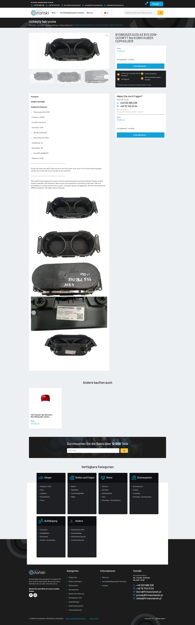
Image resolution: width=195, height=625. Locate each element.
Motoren (105, 486)
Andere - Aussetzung (47, 540)
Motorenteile (73, 585)
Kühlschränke (107, 493)
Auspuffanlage (76, 533)
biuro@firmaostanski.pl (72, 5)
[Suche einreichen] (124, 450)
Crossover (44, 530)
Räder (73, 497)
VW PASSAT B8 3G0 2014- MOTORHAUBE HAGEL (42, 416)
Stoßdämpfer (44, 533)
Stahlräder (75, 490)
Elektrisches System (78, 536)
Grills (42, 490)
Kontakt (105, 585)
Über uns (105, 577)
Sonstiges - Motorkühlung (111, 500)
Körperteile (73, 577)
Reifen (73, 486)
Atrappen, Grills (45, 486)
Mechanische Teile (77, 530)
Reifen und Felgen (84, 477)
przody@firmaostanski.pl (94, 5)
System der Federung (76, 594)
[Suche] (160, 12)
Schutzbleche (45, 497)
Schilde (135, 490)
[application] (56, 12)
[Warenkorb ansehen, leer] (146, 4)
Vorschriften (94, 618)
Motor (109, 477)
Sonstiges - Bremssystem (142, 497)
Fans (103, 497)
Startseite (32, 25)
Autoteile (40, 25)
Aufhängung (50, 520)
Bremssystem (144, 477)
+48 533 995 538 (38, 5)
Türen (42, 500)
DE (107, 13)
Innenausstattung (51, 25)
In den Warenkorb (139, 66)
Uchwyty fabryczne (66, 25)
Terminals (136, 493)
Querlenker (44, 536)
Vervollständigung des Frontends (114, 581)
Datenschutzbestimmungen (76, 618)
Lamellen (43, 493)
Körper (48, 477)
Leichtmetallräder (77, 493)
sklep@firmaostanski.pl (115, 5)
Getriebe (105, 490)
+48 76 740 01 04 (54, 5)
